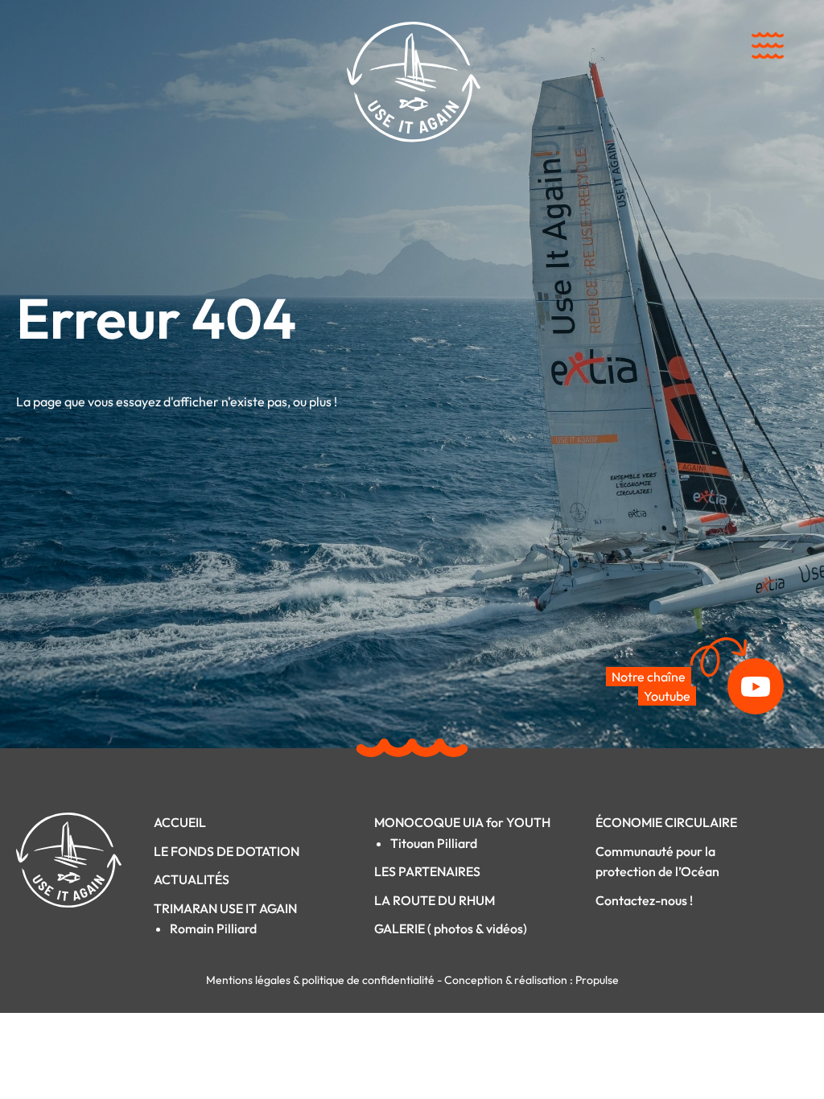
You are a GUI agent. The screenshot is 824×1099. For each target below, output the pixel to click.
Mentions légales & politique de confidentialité (321, 980)
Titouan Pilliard (433, 843)
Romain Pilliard (213, 928)
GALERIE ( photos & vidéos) (450, 928)
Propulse (597, 980)
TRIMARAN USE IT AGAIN (225, 908)
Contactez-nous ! (644, 900)
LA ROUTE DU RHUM (434, 900)
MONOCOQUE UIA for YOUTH (462, 822)
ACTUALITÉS (191, 879)
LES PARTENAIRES (427, 871)
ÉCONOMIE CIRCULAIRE (666, 822)
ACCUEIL (180, 822)
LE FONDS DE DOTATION (226, 851)
